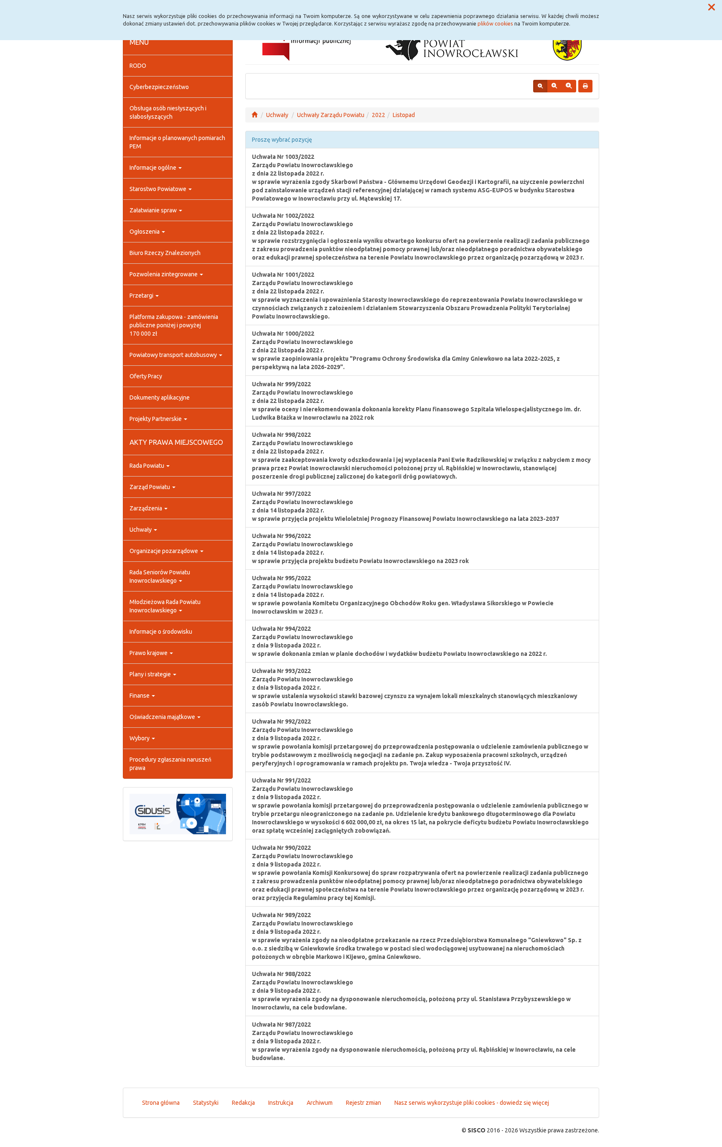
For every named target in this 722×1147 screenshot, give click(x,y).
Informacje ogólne (154, 167)
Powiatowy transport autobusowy (174, 355)
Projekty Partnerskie (156, 418)
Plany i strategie (151, 674)
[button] (711, 7)
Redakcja (243, 1102)
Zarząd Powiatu (150, 487)
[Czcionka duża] (568, 86)
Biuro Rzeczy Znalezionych (165, 253)
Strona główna (161, 1102)
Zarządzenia (146, 508)
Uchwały (141, 529)
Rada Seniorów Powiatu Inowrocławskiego (160, 576)
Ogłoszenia (145, 231)
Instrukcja (280, 1102)
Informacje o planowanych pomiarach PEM (177, 142)
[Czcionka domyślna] (540, 86)
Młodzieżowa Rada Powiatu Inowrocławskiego (165, 606)
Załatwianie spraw (154, 210)
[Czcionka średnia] (554, 86)
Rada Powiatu (147, 465)
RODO (138, 65)
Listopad (404, 115)
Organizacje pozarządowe (164, 551)
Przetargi (142, 295)
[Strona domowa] (254, 115)
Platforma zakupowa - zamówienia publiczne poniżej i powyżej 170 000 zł (174, 325)
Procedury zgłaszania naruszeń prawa (170, 763)
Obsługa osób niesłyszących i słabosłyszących (168, 112)
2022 (378, 115)
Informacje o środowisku (161, 631)
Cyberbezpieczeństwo (159, 87)
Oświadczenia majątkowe (163, 717)
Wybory (140, 738)
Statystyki (206, 1102)
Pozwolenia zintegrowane (164, 274)
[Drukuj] (585, 86)
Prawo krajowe (149, 653)
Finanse (140, 695)
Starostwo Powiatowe (159, 189)
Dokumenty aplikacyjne (160, 397)
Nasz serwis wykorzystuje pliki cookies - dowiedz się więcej (471, 1102)
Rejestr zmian (363, 1102)
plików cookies (495, 23)
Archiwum (320, 1102)
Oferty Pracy (146, 376)
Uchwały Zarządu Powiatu (330, 115)
